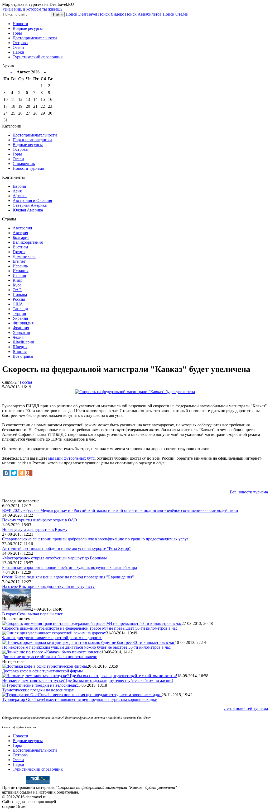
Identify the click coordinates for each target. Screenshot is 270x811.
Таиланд (20, 309)
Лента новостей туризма (246, 708)
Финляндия (23, 323)
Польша (20, 294)
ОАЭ (17, 289)
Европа (19, 186)
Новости (20, 23)
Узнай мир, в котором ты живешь (32, 9)
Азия (17, 191)
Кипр (17, 280)
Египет (19, 261)
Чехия (18, 337)
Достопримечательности (35, 38)
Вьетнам (20, 247)
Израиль (20, 266)
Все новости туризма (249, 492)
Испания (20, 270)
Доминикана (24, 256)
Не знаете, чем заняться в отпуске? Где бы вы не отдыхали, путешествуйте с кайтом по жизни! (87, 680)
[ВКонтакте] (6, 473)
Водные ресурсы (28, 28)
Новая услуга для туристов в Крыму (35, 529)
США (18, 304)
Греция (19, 251)
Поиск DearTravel (81, 14)
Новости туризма (28, 168)
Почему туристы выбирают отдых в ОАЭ (39, 520)
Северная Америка (30, 205)
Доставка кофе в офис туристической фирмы (42, 671)
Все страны (23, 356)
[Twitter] (14, 473)
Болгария (21, 237)
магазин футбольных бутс (71, 458)
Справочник (24, 163)
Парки (18, 52)
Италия (19, 275)
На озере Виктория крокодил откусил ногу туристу (48, 586)
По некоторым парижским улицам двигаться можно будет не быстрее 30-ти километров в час (86, 647)
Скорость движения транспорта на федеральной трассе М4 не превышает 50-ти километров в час (89, 628)
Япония (20, 351)
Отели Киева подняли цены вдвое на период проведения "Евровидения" (68, 577)
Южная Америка (28, 210)
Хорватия (21, 332)
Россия (19, 299)
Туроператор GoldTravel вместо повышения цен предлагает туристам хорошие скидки (79, 699)
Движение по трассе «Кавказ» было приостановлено (49, 656)
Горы (17, 33)
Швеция (20, 347)
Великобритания (28, 242)
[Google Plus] (29, 473)
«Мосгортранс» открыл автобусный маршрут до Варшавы (54, 558)
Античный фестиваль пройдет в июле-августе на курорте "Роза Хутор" (66, 548)
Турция (19, 313)
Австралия (22, 228)
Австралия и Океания (32, 200)
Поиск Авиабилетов (143, 14)
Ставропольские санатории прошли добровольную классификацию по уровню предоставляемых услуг (95, 539)
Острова (20, 42)
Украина (20, 318)
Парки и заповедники (32, 140)
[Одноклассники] (21, 473)
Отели (18, 47)
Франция (21, 328)
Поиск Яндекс (111, 14)
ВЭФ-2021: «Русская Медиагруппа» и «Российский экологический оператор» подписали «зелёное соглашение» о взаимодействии (120, 510)
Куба (17, 285)
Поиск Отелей (176, 14)
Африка (20, 196)
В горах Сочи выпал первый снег (32, 614)
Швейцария (23, 342)
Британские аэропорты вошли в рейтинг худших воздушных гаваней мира (69, 567)
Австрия (20, 232)
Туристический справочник (38, 57)
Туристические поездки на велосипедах (38, 690)
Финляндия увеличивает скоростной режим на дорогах (52, 637)
